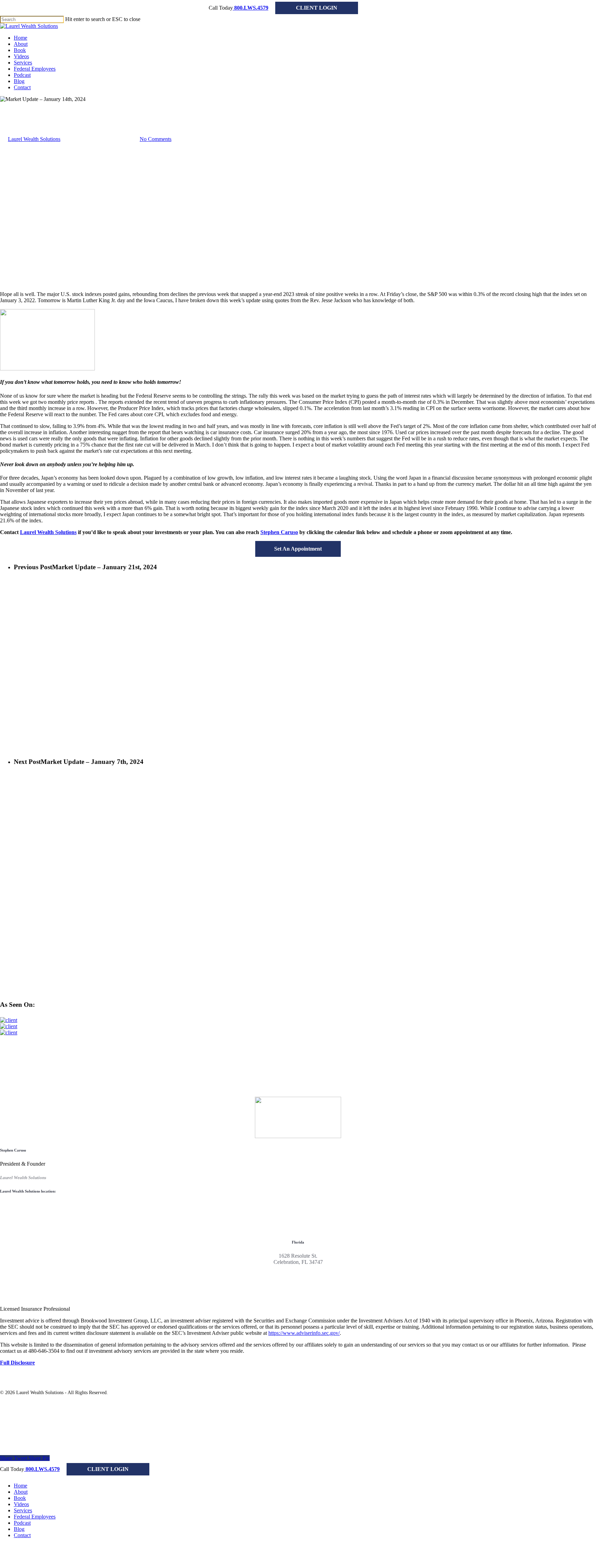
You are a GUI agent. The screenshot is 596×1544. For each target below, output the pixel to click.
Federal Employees (35, 1517)
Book (20, 1498)
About (21, 1492)
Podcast (22, 1523)
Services (23, 1510)
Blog (19, 1529)
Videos (21, 1504)
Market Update (16, 105)
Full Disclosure (17, 1363)
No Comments (155, 139)
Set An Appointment (298, 549)
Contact (22, 1535)
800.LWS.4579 (250, 8)
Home (20, 1486)
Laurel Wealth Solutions (34, 139)
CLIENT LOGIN (316, 8)
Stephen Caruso (279, 532)
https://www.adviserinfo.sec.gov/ (304, 1333)
